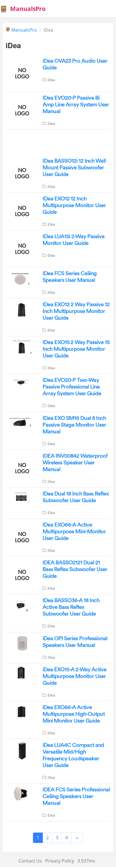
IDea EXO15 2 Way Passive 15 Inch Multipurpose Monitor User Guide (76, 349)
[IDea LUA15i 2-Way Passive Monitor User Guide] (21, 248)
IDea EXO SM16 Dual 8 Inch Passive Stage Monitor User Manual (74, 424)
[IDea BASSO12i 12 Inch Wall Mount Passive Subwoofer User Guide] (21, 173)
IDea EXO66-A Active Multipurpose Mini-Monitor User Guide (74, 531)
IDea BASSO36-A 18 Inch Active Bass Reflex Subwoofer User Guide (71, 607)
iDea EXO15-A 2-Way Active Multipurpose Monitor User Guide (74, 676)
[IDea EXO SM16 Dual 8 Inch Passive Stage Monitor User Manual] (21, 422)
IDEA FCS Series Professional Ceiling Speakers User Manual (76, 796)
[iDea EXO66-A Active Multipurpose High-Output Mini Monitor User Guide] (21, 711)
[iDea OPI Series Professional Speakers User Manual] (21, 643)
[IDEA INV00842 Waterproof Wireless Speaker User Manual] (21, 467)
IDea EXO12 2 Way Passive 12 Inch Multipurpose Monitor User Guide (76, 311)
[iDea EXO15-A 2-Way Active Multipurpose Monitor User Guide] (21, 672)
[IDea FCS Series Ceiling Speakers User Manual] (21, 278)
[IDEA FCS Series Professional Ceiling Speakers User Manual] (21, 793)
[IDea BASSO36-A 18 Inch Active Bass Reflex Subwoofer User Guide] (21, 605)
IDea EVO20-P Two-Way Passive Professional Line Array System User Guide (72, 386)
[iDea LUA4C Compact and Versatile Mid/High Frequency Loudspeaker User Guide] (21, 750)
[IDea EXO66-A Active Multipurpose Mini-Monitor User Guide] (21, 537)
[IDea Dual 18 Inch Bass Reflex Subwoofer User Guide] (21, 497)
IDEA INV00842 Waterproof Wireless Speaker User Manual (75, 462)
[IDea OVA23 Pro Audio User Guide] (21, 73)
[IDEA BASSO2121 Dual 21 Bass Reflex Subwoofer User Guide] (21, 574)
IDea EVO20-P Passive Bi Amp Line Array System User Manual (76, 104)
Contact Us (30, 861)
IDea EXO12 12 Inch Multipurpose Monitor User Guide (74, 205)
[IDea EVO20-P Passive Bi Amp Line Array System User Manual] (21, 109)
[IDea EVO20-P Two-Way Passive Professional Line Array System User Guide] (21, 381)
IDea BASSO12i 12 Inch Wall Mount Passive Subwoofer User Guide (74, 167)
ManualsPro (24, 30)
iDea (51, 79)
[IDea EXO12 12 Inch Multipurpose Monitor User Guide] (21, 210)
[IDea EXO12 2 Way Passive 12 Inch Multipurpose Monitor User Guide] (21, 309)
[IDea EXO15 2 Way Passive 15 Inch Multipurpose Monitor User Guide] (21, 347)
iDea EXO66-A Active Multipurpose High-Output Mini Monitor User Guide (74, 714)
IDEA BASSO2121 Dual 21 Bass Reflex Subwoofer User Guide (75, 569)
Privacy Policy (59, 861)
